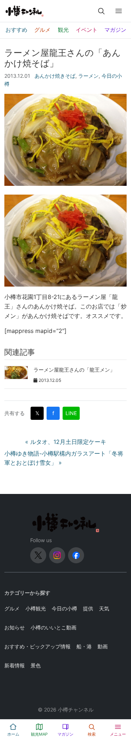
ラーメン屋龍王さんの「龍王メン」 (74, 370)
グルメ (42, 29)
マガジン (115, 29)
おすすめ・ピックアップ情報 (37, 646)
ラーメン (88, 76)
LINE (71, 413)
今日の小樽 (64, 608)
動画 (103, 646)
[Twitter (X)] (38, 555)
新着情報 (14, 665)
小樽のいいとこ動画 (53, 627)
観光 (63, 29)
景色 (36, 665)
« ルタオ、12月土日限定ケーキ (65, 441)
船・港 (84, 646)
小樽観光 (35, 608)
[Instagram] (57, 555)
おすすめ (16, 29)
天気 (104, 608)
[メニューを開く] (119, 11)
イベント (87, 29)
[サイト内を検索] (101, 11)
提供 (88, 608)
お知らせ (14, 627)
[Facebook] (76, 555)
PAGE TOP (121, 711)
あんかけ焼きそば (55, 76)
